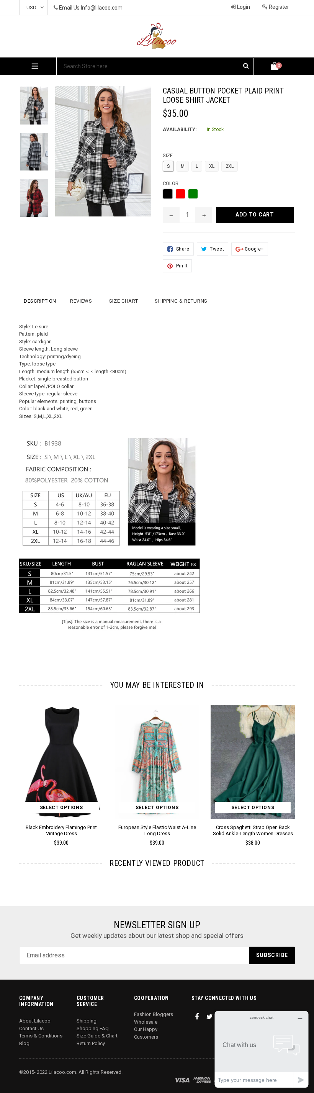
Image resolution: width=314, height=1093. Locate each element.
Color (170, 183)
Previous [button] (19, 764)
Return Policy (91, 1043)
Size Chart (123, 301)
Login (243, 7)
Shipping (86, 1021)
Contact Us (31, 1028)
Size (168, 155)
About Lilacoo (35, 1021)
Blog (24, 1043)
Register (278, 7)
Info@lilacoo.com (102, 8)
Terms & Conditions (40, 1036)
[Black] (168, 194)
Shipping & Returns (181, 301)
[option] (28, 109)
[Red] (180, 194)
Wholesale (145, 1022)
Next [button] (291, 764)
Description (40, 301)
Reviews (81, 301)
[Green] (193, 194)
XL (211, 166)
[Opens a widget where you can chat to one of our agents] (261, 1049)
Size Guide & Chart (97, 1036)
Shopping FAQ (93, 1028)
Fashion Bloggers (153, 1014)
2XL (230, 166)
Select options (61, 807)
